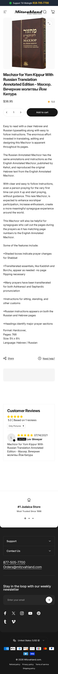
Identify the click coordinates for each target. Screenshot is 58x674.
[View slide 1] (25, 518)
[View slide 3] (33, 518)
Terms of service (42, 664)
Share (11, 358)
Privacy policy (28, 664)
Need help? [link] (49, 358)
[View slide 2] (29, 518)
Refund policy (14, 664)
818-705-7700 (41, 3)
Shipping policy (29, 668)
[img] (25, 435)
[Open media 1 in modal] (49, 23)
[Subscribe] (49, 600)
